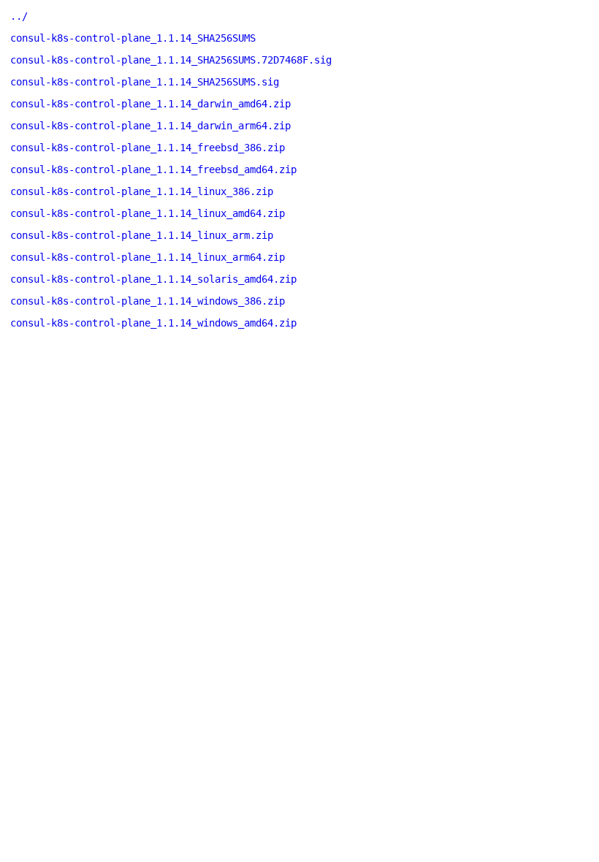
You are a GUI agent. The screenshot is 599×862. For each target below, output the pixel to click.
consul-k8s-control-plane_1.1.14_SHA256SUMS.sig (144, 82)
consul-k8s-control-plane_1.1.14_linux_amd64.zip (147, 213)
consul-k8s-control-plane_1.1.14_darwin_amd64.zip (150, 104)
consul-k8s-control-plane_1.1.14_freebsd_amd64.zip (153, 169)
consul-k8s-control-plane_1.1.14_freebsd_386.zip (147, 147)
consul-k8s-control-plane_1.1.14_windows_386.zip (147, 301)
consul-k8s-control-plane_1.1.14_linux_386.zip (141, 191)
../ (19, 16)
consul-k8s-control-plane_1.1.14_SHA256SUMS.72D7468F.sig (171, 60)
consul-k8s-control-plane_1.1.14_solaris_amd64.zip (153, 279)
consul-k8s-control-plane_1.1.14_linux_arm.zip (141, 235)
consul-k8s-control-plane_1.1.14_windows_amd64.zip (153, 323)
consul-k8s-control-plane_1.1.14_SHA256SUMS (133, 38)
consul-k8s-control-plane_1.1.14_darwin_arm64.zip (150, 125)
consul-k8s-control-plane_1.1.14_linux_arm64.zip (147, 257)
